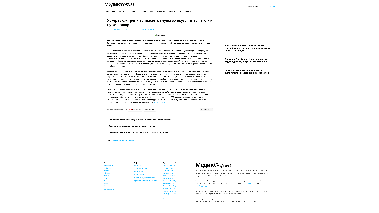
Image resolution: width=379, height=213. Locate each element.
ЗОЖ (151, 11)
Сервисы (107, 186)
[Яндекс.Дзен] (150, 109)
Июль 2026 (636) (168, 168)
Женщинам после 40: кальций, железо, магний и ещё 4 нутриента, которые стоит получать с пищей (247, 48)
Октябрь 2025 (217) (169, 191)
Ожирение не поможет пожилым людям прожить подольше (139, 132)
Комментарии (109, 189)
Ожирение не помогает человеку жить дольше (132, 126)
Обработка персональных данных (145, 181)
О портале (137, 165)
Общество (161, 11)
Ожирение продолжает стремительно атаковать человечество (140, 119)
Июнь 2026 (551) (168, 170)
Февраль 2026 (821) (169, 181)
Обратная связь (139, 171)
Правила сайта (139, 175)
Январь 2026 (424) (169, 183)
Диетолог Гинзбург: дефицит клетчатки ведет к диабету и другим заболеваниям (246, 60)
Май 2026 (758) (168, 173)
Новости (171, 11)
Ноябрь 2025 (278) (169, 188)
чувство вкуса (128, 141)
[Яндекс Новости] (135, 109)
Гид (180, 11)
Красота (121, 11)
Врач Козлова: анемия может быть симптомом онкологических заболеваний (247, 71)
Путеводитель (109, 165)
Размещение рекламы (141, 168)
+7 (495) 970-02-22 (250, 183)
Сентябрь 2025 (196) (170, 194)
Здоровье (131, 11)
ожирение (116, 141)
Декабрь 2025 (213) (169, 186)
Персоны (142, 11)
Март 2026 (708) (168, 178)
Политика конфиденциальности (145, 178)
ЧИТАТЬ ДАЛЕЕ (160, 102)
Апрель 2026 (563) (169, 176)
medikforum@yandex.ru (202, 186)
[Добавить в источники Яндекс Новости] (136, 184)
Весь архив (166, 199)
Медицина (110, 11)
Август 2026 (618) (169, 165)
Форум (188, 11)
